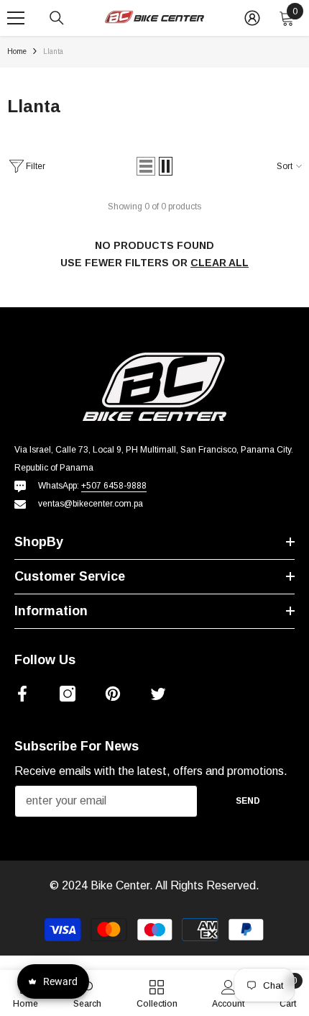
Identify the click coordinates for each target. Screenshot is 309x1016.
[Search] (56, 18)
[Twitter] (158, 693)
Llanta (53, 51)
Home (17, 51)
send (248, 801)
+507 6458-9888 (114, 486)
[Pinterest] (113, 693)
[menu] (15, 18)
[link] (228, 993)
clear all (219, 262)
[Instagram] (67, 693)
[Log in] (252, 18)
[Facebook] (22, 693)
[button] (146, 166)
